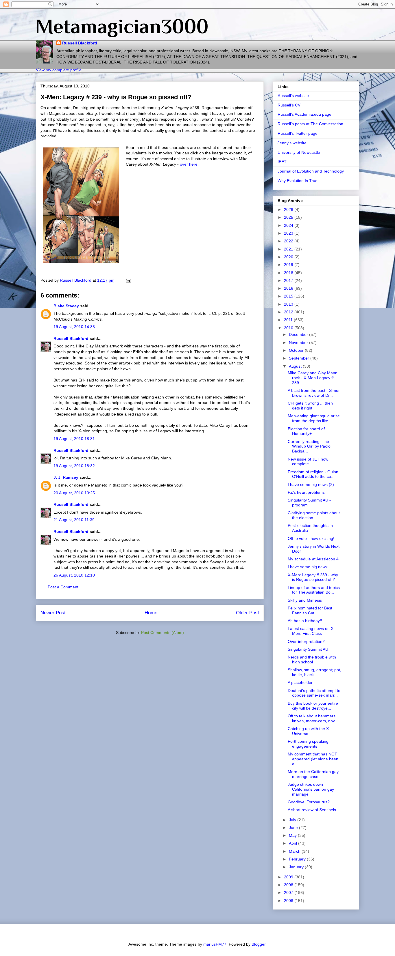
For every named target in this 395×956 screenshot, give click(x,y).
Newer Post (53, 612)
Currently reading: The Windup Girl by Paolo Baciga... (309, 446)
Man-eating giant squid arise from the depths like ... (314, 418)
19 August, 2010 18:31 (74, 438)
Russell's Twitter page (298, 133)
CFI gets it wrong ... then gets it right (310, 405)
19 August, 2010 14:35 (74, 326)
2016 (289, 288)
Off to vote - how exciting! (311, 538)
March (295, 851)
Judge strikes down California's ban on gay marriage (311, 789)
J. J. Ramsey (65, 477)
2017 (289, 280)
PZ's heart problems (306, 492)
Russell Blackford (79, 43)
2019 (289, 264)
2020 (289, 257)
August (296, 366)
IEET (282, 161)
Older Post (247, 612)
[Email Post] (128, 280)
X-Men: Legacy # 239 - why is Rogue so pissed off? (313, 577)
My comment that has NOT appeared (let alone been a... (313, 759)
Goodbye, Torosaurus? (309, 802)
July (293, 819)
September (299, 358)
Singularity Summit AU (308, 649)
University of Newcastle (299, 152)
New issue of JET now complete (308, 461)
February (298, 859)
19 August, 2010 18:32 (74, 465)
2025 (289, 217)
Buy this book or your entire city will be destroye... (313, 705)
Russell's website (293, 95)
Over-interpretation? (306, 641)
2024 (289, 225)
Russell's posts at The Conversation (310, 123)
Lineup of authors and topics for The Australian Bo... (314, 590)
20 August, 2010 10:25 (74, 493)
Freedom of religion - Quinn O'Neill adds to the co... (313, 474)
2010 (289, 327)
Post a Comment (63, 587)
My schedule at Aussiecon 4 (313, 559)
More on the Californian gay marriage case (313, 774)
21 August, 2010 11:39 (74, 519)
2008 (289, 884)
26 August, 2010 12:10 (74, 575)
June (294, 827)
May (293, 835)
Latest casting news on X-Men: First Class (311, 631)
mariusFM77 (214, 944)
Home (151, 612)
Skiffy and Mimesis (305, 600)
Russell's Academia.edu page (304, 114)
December (299, 334)
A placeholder (300, 682)
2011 (289, 319)
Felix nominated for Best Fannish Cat (310, 610)
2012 (289, 312)
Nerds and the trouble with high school (312, 659)
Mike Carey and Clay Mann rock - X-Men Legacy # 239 (312, 378)
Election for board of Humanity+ (306, 431)
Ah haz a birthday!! (305, 620)
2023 (289, 233)
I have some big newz (308, 566)
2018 (289, 272)
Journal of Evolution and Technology (311, 171)
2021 (289, 249)
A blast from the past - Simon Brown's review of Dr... (314, 393)
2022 (289, 241)
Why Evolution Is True (298, 180)
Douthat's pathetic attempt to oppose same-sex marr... (314, 693)
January (297, 867)
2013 (289, 304)
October (297, 350)
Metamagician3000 (122, 26)
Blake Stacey (66, 306)
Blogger (258, 944)
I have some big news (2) (311, 484)
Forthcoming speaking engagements (308, 744)
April (293, 843)
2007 (289, 892)
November (299, 342)
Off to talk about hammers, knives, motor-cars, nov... (313, 718)
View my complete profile (59, 70)
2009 (289, 877)
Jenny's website (292, 143)
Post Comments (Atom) (162, 632)
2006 (289, 900)
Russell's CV (289, 105)
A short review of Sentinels (312, 809)
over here (189, 164)
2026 (289, 209)
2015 (289, 296)
